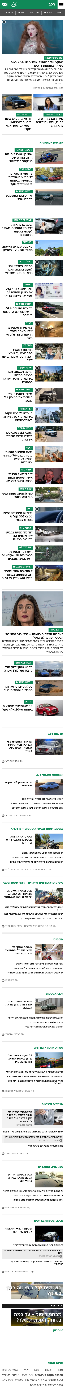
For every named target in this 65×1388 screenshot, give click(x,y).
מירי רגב (42, 1380)
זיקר (31, 1375)
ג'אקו (36, 1370)
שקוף (48, 1385)
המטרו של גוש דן (10, 1370)
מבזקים (34, 12)
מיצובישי (52, 1380)
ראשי (60, 12)
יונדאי (15, 1375)
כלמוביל (6, 1375)
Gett (60, 1370)
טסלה (24, 1375)
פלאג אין (18, 1380)
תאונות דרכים (37, 1385)
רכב (52, 4)
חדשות (48, 12)
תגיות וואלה (55, 1363)
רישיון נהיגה (7, 1380)
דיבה (26, 1370)
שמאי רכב (57, 1385)
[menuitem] (47, 13)
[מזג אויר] (14, 4)
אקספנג (48, 1370)
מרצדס (33, 1380)
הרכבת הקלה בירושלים (49, 1375)
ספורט (21, 12)
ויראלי (9, 12)
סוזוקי (26, 1380)
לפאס (60, 1380)
